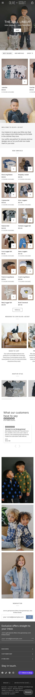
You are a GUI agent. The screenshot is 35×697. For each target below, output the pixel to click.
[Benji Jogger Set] (9, 292)
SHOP (17, 30)
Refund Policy (18, 688)
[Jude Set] (15, 72)
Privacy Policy (7, 688)
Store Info (5, 659)
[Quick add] (24, 81)
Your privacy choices (23, 690)
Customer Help (7, 654)
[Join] (31, 638)
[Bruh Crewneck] (25, 292)
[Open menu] (4, 2)
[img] (18, 419)
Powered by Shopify (8, 694)
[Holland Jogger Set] (25, 215)
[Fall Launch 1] (17, 110)
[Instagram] (13, 673)
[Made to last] (14, 335)
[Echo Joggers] (25, 190)
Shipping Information (25, 687)
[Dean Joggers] (25, 241)
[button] (16, 446)
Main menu (5, 649)
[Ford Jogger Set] (9, 241)
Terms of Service (8, 690)
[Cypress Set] (9, 190)
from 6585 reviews (9, 420)
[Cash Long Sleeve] (25, 267)
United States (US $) (21, 683)
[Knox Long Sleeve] (9, 164)
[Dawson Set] (9, 215)
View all (17, 310)
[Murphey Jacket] (25, 164)
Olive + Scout (8, 687)
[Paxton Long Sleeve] (9, 267)
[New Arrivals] (17, 480)
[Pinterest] (9, 673)
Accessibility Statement (10, 692)
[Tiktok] (6, 673)
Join (29, 617)
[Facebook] (2, 673)
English (6, 683)
